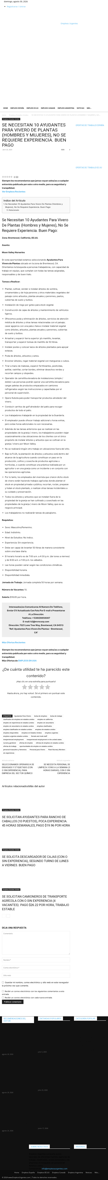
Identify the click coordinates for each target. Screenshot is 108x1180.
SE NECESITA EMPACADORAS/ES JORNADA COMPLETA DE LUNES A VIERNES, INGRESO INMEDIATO (53, 1079)
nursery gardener (9, 743)
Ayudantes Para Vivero (22, 716)
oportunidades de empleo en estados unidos (36, 746)
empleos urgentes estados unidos (15, 736)
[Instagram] (35, 1)
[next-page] (8, 916)
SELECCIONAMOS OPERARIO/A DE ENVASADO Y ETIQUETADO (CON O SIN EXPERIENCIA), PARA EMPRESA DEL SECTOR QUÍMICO (18, 769)
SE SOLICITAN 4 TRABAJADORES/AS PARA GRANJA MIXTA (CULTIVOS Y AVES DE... (17, 1045)
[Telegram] (18, 156)
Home (5, 108)
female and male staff (39, 736)
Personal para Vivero (37, 749)
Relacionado (14, 210)
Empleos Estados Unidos (18, 115)
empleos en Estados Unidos (32, 733)
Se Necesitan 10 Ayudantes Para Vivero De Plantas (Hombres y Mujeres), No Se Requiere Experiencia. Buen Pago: (34, 205)
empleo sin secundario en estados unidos (18, 726)
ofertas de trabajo (9, 746)
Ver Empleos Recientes (13, 191)
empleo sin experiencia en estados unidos (18, 723)
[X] (37, 1)
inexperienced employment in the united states (44, 739)
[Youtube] (39, 1)
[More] (24, 156)
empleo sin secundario (45, 723)
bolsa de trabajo (56, 716)
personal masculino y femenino (15, 749)
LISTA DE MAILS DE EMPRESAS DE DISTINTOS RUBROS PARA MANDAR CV (51, 1043)
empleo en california (45, 719)
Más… (89, 108)
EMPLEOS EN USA (27, 660)
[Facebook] (33, 1)
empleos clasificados (44, 726)
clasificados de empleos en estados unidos (18, 719)
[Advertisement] (35, 29)
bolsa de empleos (40, 716)
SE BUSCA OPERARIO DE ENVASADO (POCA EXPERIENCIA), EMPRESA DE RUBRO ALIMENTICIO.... (52, 1117)
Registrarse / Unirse (16, 6)
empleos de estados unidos (45, 729)
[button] (102, 78)
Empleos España (17, 108)
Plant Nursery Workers (56, 749)
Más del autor (36, 786)
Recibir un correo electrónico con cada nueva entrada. (28, 997)
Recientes (13, 642)
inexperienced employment (13, 739)
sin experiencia (8, 753)
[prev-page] (3, 916)
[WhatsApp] (11, 156)
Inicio (4, 115)
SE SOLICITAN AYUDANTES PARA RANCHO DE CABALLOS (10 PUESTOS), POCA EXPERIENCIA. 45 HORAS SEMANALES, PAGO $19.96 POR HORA (36, 821)
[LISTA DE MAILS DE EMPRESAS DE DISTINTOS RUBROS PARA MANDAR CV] (54, 1029)
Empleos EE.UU (32, 108)
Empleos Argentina (66, 108)
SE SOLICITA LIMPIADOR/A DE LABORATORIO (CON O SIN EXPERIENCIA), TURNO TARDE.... (17, 1081)
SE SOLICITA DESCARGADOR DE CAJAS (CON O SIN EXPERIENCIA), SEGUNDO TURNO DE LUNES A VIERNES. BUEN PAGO (35, 861)
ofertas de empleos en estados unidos (50, 743)
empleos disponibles (10, 733)
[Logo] (30, 88)
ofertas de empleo (26, 743)
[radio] (24, 687)
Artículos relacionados (15, 786)
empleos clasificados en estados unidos (17, 729)
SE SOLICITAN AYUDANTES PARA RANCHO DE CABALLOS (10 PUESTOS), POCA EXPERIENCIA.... (18, 1120)
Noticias (80, 108)
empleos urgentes (51, 733)
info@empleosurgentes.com (54, 1168)
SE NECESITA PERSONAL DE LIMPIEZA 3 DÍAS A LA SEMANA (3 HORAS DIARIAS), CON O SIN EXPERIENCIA (54, 769)
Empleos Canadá (48, 108)
